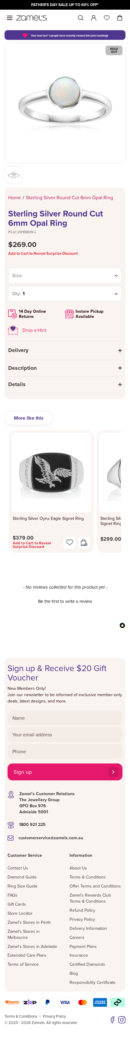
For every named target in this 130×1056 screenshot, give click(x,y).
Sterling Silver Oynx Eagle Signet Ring (48, 518)
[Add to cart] (84, 542)
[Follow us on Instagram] (121, 1019)
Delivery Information (88, 928)
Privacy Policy (82, 919)
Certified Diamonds (87, 964)
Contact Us (18, 868)
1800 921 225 (32, 824)
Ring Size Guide (22, 886)
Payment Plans (83, 946)
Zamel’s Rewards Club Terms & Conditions (90, 898)
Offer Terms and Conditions (95, 886)
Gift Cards (17, 904)
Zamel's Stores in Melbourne (24, 934)
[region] (65, 5)
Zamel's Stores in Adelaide (32, 946)
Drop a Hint (34, 330)
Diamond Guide (22, 877)
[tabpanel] (65, 493)
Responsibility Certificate (92, 982)
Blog (74, 973)
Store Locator (20, 913)
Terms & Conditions (88, 877)
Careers (77, 937)
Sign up (23, 772)
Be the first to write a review (65, 601)
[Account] (93, 18)
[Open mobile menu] (10, 18)
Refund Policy (82, 910)
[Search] (81, 18)
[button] (65, 600)
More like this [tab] (29, 417)
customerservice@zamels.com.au (50, 838)
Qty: (16, 294)
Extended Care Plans (27, 955)
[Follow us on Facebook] (112, 1019)
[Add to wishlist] (69, 542)
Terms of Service (23, 964)
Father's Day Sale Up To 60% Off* (65, 5)
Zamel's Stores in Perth (29, 922)
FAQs (13, 895)
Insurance (79, 955)
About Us (78, 868)
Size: (17, 276)
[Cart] (119, 17)
